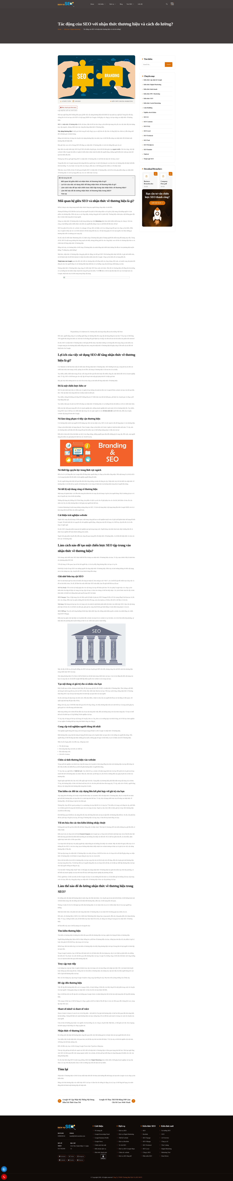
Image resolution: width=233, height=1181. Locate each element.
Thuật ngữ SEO (149, 159)
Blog (121, 4)
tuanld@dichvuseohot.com (77, 1136)
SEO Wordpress (149, 145)
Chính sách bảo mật (100, 1145)
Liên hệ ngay (156, 203)
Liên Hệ (140, 4)
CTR (99, 271)
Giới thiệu (101, 4)
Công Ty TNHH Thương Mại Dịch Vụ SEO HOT (127, 1177)
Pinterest (80, 1160)
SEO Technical (148, 135)
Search (169, 64)
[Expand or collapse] (133, 178)
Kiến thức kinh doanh (150, 89)
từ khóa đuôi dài (107, 411)
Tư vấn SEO (122, 1145)
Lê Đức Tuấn (66, 101)
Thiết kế (146, 154)
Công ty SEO (147, 1152)
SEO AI (146, 117)
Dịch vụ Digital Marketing (126, 1134)
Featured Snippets (85, 834)
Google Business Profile (102, 1138)
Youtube (71, 1160)
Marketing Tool (165, 1152)
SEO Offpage (147, 1141)
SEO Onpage (146, 1138)
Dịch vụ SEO (123, 1130)
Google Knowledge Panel (102, 1134)
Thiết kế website (123, 1138)
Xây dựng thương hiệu (65, 131)
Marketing (98, 221)
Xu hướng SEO (165, 1130)
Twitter (72, 1156)
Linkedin (62, 1160)
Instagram (81, 1156)
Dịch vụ (111, 4)
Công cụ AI (164, 1141)
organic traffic (116, 149)
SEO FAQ (147, 126)
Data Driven (164, 1156)
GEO (162, 1134)
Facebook (62, 1156)
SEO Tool (147, 140)
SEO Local (147, 131)
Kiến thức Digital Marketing (122, 101)
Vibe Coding (165, 1145)
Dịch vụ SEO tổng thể (125, 1156)
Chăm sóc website (124, 1152)
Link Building (148, 108)
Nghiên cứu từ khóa (150, 112)
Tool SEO (129, 4)
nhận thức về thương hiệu (70, 124)
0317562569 (61, 1148)
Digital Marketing (96, 1060)
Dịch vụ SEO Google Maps (127, 1149)
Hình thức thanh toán (101, 1152)
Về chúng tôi (98, 1130)
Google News (99, 1141)
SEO (59, 124)
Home (92, 4)
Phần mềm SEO (147, 1156)
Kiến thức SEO (148, 98)
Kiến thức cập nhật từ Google (153, 80)
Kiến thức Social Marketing (152, 103)
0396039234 (61, 1136)
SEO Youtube (148, 149)
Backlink (145, 1134)
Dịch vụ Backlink (124, 1141)
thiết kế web (78, 771)
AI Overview (165, 1138)
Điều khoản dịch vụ (100, 1149)
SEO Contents (148, 121)
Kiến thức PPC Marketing (152, 94)
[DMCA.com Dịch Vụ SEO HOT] (103, 1156)
